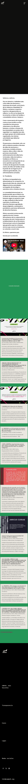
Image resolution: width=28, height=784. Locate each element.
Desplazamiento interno (8, 451)
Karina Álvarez (7, 565)
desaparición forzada (7, 344)
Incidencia (15, 344)
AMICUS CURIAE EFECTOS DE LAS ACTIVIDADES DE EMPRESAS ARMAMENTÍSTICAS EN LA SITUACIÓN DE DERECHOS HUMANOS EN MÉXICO (14, 365)
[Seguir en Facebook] (3, 768)
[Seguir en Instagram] (9, 768)
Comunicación (19, 497)
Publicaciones (11, 370)
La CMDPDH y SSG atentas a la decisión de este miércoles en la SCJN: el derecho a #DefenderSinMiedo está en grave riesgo (14, 587)
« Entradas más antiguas (6, 632)
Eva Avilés (6, 342)
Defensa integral (6, 615)
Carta (17, 449)
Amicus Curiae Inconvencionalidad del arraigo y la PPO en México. (13, 536)
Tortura (18, 615)
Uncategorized (18, 540)
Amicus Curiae (19, 368)
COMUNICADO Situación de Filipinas (12, 406)
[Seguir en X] (6, 768)
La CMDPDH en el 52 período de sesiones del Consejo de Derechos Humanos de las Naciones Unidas (13, 430)
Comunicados (19, 342)
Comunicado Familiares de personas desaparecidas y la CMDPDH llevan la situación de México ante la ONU (12, 340)
